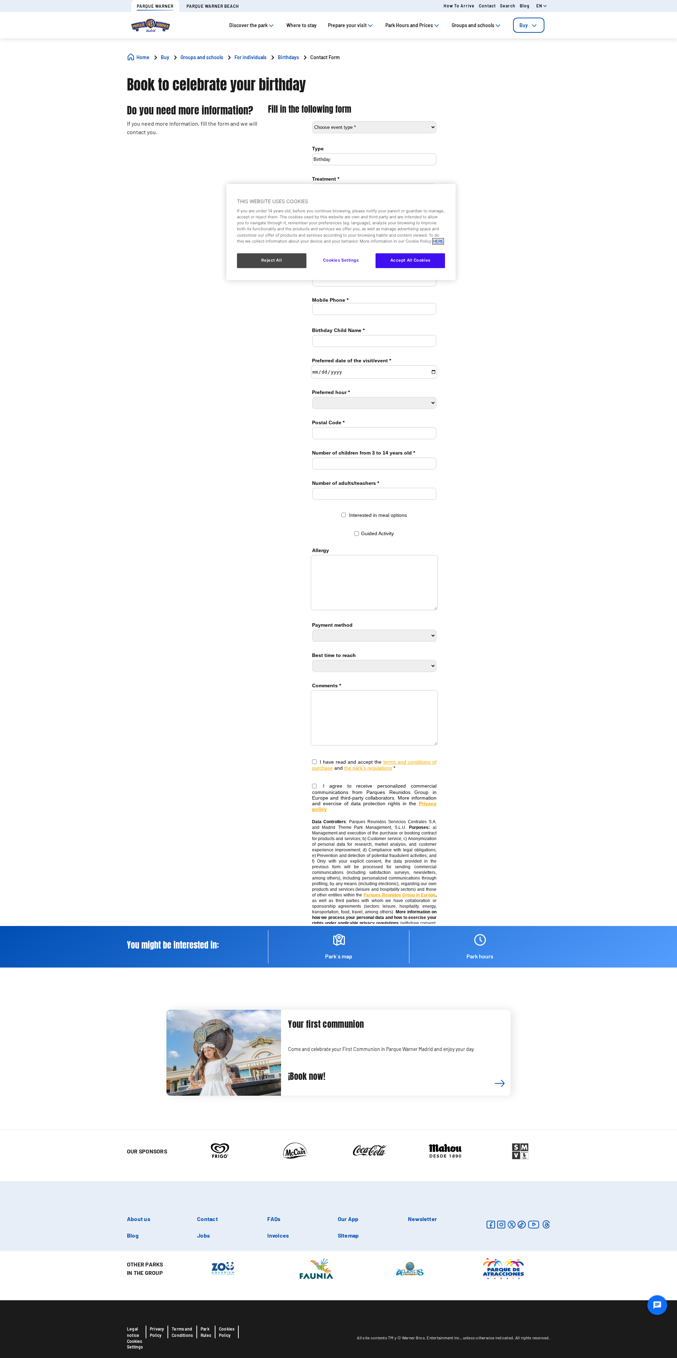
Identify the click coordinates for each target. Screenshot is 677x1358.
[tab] (528, 25)
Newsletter (422, 1218)
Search (508, 5)
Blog (525, 5)
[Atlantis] (410, 1267)
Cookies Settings (135, 1344)
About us (138, 1218)
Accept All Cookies (410, 260)
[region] (341, 232)
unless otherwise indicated (488, 1337)
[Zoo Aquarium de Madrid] (222, 1267)
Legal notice (133, 1332)
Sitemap (348, 1235)
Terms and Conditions (182, 1332)
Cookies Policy (226, 1332)
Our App (348, 1218)
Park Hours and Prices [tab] (409, 25)
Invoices (278, 1235)
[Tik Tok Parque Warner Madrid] (522, 1224)
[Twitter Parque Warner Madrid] (512, 1224)
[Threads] (546, 1224)
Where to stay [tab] (301, 25)
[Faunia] (316, 1267)
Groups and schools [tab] (473, 25)
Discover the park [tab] (248, 25)
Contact (487, 5)
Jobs (203, 1235)
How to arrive (459, 5)
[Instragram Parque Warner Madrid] (501, 1224)
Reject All (271, 260)
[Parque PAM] (503, 1267)
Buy (523, 25)
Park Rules (206, 1332)
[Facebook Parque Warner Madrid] (491, 1224)
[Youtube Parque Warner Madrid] (533, 1224)
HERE (438, 241)
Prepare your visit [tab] (347, 25)
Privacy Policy (157, 1332)
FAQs (273, 1218)
